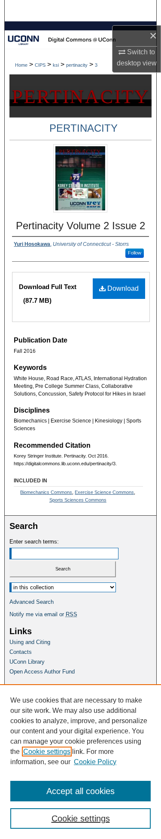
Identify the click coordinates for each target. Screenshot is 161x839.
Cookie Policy (95, 761)
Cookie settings (46, 751)
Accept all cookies (80, 791)
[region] (80, 761)
